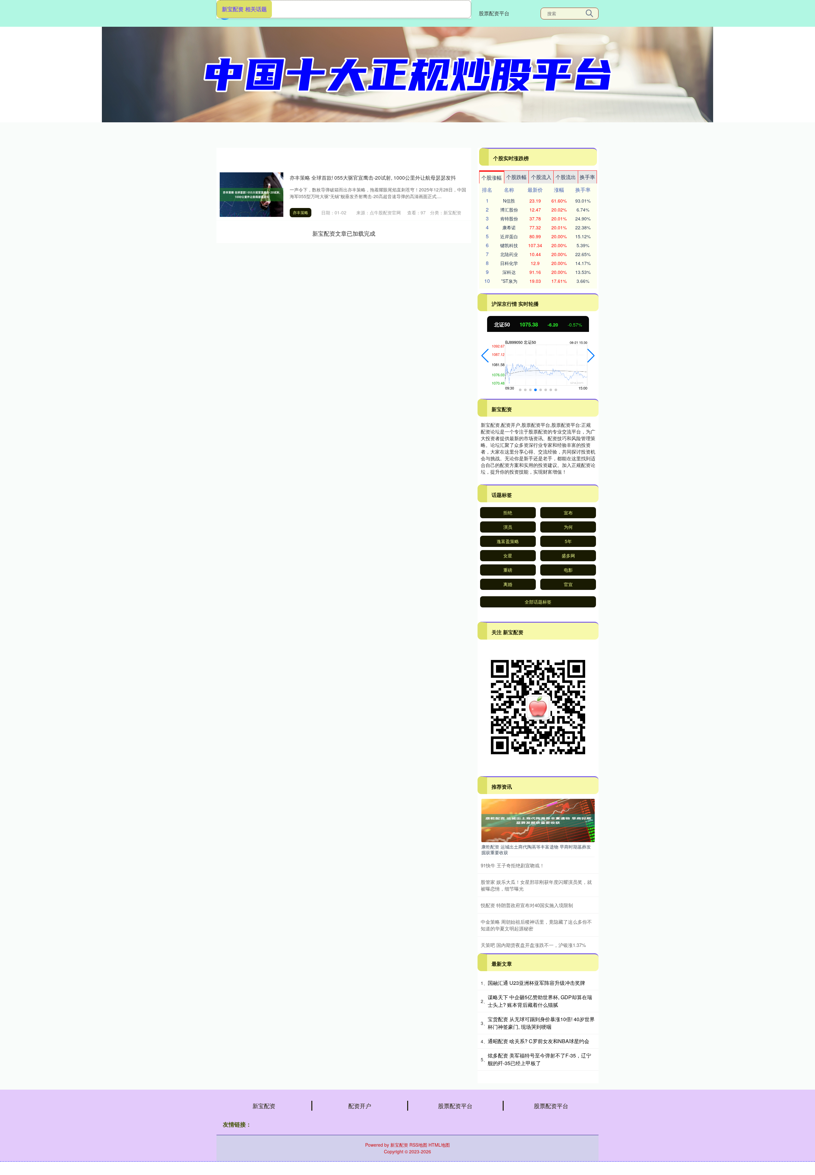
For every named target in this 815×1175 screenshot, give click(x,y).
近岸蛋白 (509, 236)
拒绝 (507, 512)
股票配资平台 (494, 13)
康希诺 (509, 227)
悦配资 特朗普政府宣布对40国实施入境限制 (527, 905)
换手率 (587, 177)
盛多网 (568, 555)
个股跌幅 (516, 177)
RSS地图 (418, 1145)
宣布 (568, 512)
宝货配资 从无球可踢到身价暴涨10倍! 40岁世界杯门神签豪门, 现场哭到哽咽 (541, 1022)
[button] (485, 356)
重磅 (507, 570)
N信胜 (509, 200)
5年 (568, 541)
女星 (507, 555)
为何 (568, 527)
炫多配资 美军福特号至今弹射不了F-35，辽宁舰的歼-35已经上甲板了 (539, 1059)
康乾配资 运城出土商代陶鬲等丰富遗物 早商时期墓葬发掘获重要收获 (536, 849)
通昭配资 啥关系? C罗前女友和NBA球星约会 (538, 1041)
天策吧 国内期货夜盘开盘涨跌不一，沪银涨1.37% (533, 945)
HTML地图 (439, 1145)
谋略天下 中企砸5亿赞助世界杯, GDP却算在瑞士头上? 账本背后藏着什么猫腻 (540, 1000)
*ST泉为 (509, 281)
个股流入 (541, 177)
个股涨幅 (491, 177)
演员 (507, 527)
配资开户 (359, 1105)
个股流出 (566, 177)
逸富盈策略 (508, 541)
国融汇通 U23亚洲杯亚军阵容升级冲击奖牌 (536, 982)
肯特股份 (509, 218)
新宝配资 (263, 1105)
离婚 (507, 584)
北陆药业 (509, 254)
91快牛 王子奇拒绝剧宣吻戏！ (512, 865)
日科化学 (509, 263)
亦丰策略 (300, 212)
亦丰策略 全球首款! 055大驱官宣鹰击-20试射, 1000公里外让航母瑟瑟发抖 (373, 177)
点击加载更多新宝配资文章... (344, 233)
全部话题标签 (538, 601)
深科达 (509, 272)
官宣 (568, 584)
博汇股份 (509, 209)
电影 (568, 570)
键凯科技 (509, 245)
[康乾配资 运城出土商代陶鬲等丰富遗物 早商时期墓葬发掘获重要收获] (538, 820)
